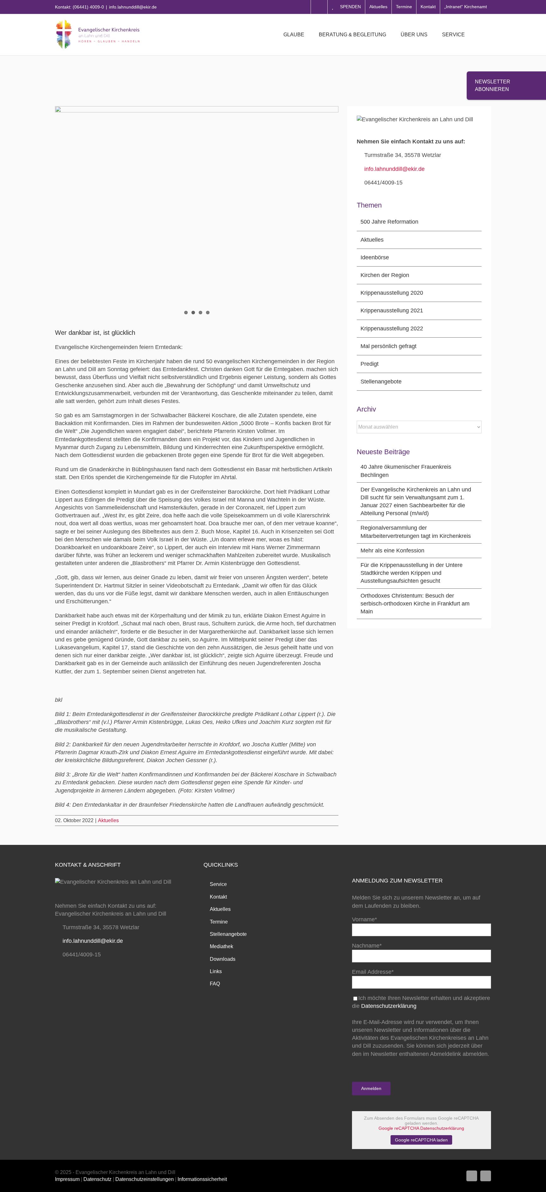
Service (218, 884)
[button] (481, 34)
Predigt (370, 364)
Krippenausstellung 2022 (392, 328)
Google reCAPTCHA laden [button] (421, 1139)
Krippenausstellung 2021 (392, 310)
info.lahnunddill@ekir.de (133, 6)
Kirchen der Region (385, 275)
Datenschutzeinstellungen (144, 1179)
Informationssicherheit (202, 1179)
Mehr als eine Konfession (392, 550)
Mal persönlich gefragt (388, 346)
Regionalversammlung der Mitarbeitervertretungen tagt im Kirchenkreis (416, 532)
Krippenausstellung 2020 (392, 293)
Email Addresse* (373, 972)
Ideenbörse (375, 257)
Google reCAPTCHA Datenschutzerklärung (421, 1128)
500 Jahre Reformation (389, 222)
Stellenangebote (381, 381)
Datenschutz (97, 1179)
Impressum (67, 1179)
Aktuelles (108, 820)
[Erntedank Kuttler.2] (196, 200)
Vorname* (364, 919)
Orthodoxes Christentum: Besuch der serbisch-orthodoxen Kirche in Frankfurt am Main (415, 604)
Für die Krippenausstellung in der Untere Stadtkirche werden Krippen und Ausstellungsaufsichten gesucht (412, 573)
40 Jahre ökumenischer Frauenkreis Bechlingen (406, 471)
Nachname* (367, 945)
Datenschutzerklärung (388, 1006)
